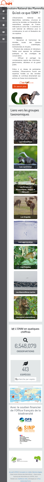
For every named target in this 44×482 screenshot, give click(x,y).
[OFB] (25, 419)
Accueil (11, 472)
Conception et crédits (25, 472)
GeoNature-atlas (23, 478)
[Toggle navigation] (5, 12)
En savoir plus (20, 86)
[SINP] (25, 428)
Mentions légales (37, 472)
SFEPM (16, 472)
